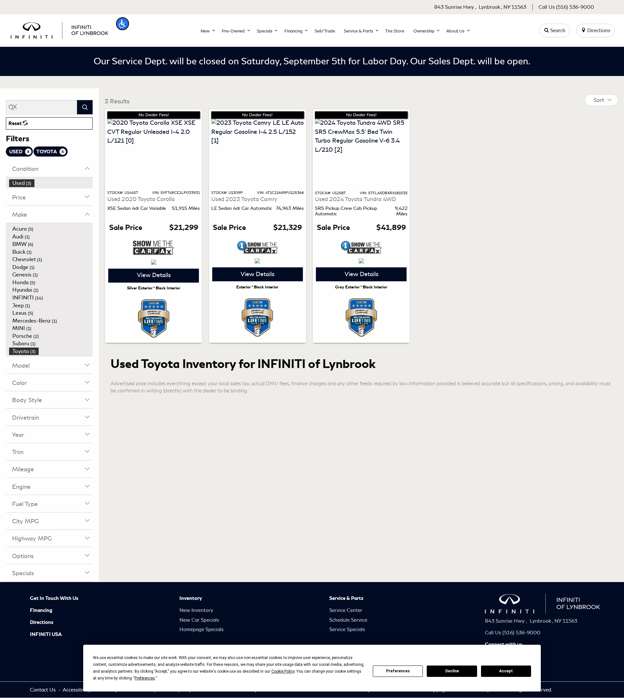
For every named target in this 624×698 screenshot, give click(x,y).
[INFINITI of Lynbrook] (59, 29)
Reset (15, 123)
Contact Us (43, 690)
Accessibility (77, 690)
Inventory (190, 598)
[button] (122, 23)
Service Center (345, 610)
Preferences (398, 671)
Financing (41, 610)
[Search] (85, 107)
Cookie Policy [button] (282, 671)
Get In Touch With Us (54, 598)
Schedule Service (348, 620)
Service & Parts (346, 598)
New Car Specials (199, 620)
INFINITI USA (46, 634)
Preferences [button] (145, 678)
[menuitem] (51, 183)
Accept (506, 671)
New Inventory (196, 610)
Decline (452, 671)
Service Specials (347, 629)
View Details (154, 275)
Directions (41, 622)
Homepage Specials (201, 629)
